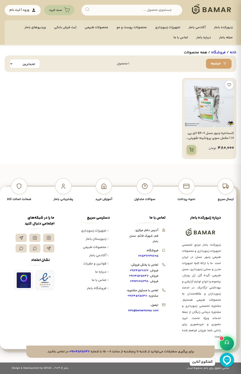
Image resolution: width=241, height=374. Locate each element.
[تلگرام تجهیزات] (21, 238)
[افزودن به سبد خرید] (191, 149)
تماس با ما (180, 37)
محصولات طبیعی (96, 27)
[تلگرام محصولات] (48, 248)
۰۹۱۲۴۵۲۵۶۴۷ (137, 296)
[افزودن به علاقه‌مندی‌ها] (229, 85)
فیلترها (216, 63)
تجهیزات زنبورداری (95, 230)
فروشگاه (218, 52)
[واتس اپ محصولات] (21, 248)
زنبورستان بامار (97, 239)
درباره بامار (203, 37)
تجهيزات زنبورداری (167, 27)
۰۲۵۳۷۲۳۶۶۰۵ (148, 256)
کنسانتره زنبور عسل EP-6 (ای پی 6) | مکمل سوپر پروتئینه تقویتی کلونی (211, 138)
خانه (233, 52)
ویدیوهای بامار (35, 27)
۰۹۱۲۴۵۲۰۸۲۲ (139, 270)
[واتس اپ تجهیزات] (34, 248)
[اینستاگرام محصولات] (34, 238)
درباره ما (102, 272)
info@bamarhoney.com (143, 310)
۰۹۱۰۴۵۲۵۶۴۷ (139, 276)
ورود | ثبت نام (19, 10)
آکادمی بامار (197, 27)
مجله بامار (226, 37)
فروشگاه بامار (98, 288)
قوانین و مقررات (96, 263)
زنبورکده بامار (223, 27)
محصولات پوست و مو (131, 27)
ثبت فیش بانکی (65, 27)
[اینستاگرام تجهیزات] (48, 238)
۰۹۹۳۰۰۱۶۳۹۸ (139, 281)
